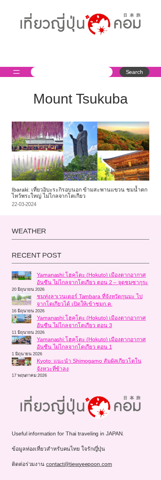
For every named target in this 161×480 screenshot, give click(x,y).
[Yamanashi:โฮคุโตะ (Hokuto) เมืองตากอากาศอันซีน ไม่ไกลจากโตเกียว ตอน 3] (21, 319)
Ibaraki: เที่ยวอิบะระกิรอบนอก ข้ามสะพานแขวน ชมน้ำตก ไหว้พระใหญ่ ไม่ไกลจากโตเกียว (79, 193)
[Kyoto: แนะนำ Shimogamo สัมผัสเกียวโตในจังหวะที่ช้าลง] (21, 362)
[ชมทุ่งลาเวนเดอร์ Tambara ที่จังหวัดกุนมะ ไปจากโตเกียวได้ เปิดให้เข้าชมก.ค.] (21, 300)
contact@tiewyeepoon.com (79, 464)
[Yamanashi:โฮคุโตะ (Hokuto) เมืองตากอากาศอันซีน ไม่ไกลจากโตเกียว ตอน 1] (21, 341)
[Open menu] (16, 72)
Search (134, 72)
